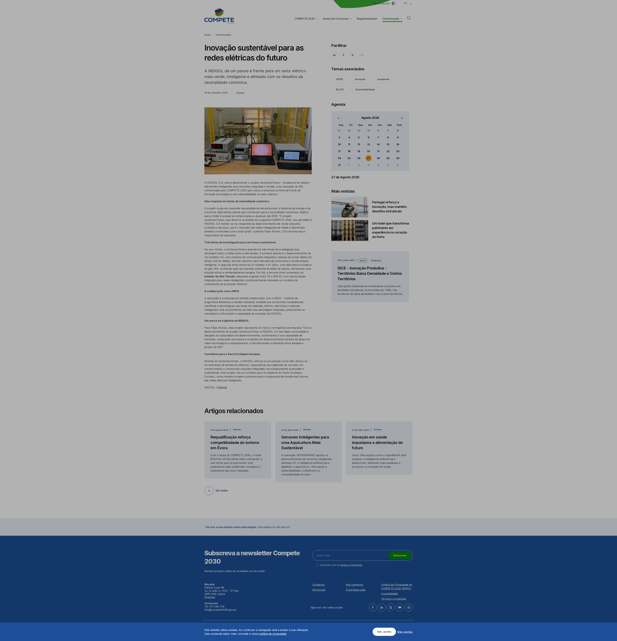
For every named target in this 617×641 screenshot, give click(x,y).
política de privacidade (272, 633)
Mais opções (405, 631)
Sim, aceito (384, 631)
